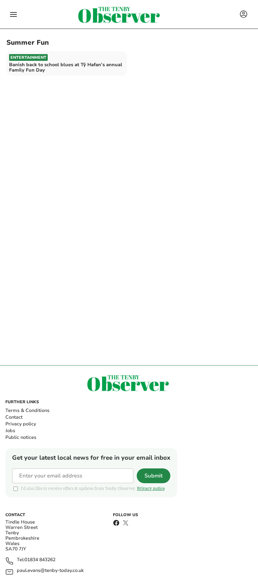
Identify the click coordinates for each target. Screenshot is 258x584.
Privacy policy (20, 424)
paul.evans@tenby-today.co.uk (50, 571)
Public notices (20, 437)
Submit (153, 475)
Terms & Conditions (27, 410)
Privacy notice (151, 488)
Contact (14, 417)
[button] (13, 14)
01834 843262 (40, 560)
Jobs (10, 430)
